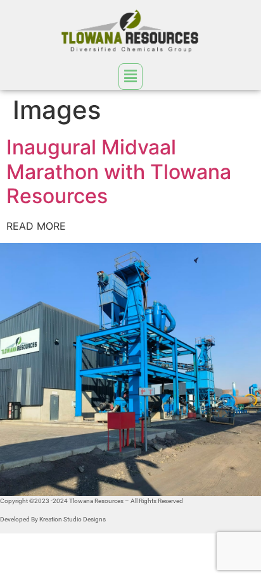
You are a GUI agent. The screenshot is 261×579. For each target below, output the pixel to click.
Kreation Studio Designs (72, 519)
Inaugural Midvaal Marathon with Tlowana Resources (118, 171)
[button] (130, 76)
